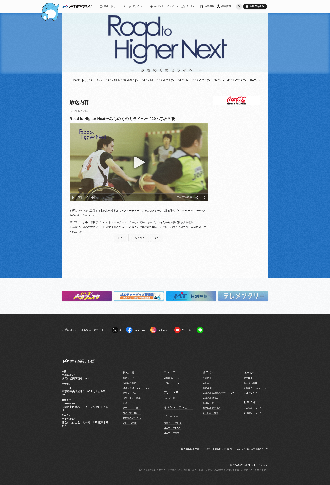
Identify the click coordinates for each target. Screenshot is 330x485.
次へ (156, 238)
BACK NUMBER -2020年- (122, 80)
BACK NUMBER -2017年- (230, 80)
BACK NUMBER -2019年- (158, 80)
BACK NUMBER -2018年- (194, 80)
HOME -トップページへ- (87, 80)
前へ (120, 238)
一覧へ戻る (139, 238)
